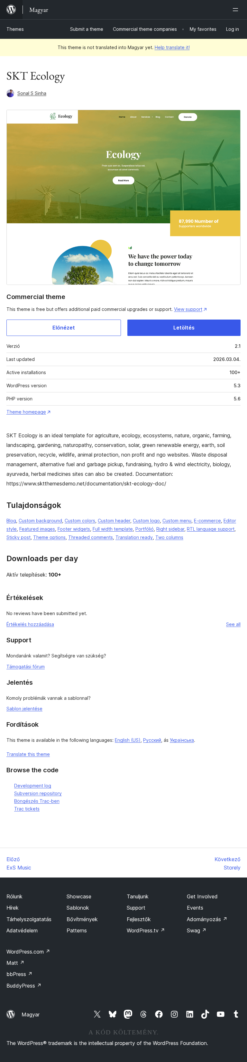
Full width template (113, 529)
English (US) (128, 740)
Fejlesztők (139, 919)
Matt (15, 963)
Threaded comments (90, 537)
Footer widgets (74, 529)
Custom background (40, 520)
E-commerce (207, 520)
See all (233, 624)
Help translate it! (172, 47)
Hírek (12, 907)
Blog (11, 520)
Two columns (169, 537)
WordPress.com (28, 951)
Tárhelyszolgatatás (28, 919)
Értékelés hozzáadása (30, 624)
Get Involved (202, 896)
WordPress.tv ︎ (146, 930)
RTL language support (210, 529)
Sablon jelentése (24, 708)
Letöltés (184, 327)
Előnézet (63, 327)
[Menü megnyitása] (236, 9)
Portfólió (144, 529)
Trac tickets (27, 808)
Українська (182, 740)
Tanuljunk (138, 896)
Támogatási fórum (25, 666)
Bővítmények (82, 919)
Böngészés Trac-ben (36, 801)
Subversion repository (38, 793)
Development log (32, 785)
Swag (196, 930)
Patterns (77, 930)
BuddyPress (23, 985)
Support (136, 907)
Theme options (49, 537)
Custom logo (146, 520)
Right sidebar (170, 529)
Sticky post (18, 537)
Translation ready (134, 537)
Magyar (31, 1014)
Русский (152, 740)
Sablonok (78, 907)
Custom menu (176, 520)
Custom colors (80, 520)
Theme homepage (26, 412)
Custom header (114, 520)
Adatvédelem (22, 930)
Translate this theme (28, 754)
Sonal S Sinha (31, 93)
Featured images (37, 529)
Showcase (79, 896)
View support (188, 309)
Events (195, 907)
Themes (15, 29)
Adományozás (207, 919)
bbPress (19, 974)
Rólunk (14, 896)
